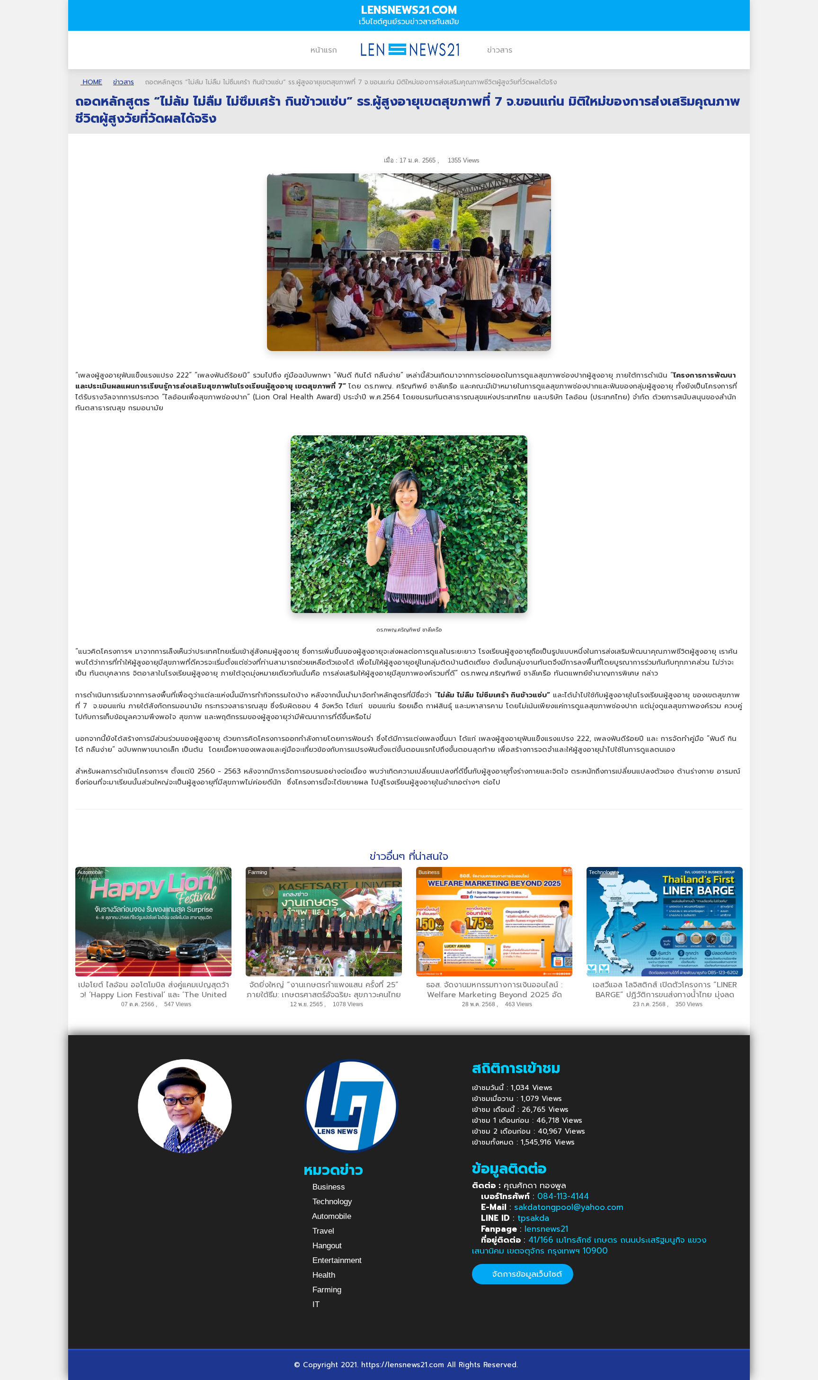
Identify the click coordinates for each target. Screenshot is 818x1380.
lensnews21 (546, 1229)
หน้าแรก (324, 50)
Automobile (330, 1216)
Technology (331, 1201)
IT (315, 1304)
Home (91, 82)
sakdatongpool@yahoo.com (568, 1207)
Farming (325, 1289)
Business (327, 1186)
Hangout (326, 1245)
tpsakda (533, 1218)
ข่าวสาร (499, 50)
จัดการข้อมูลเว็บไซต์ (525, 1274)
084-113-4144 (563, 1196)
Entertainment (336, 1260)
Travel (322, 1231)
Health (322, 1275)
